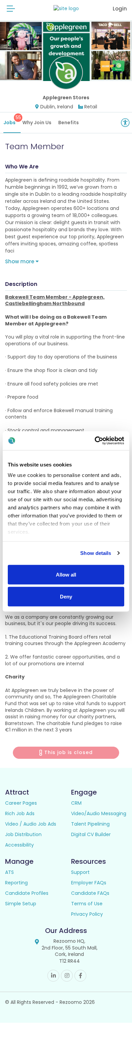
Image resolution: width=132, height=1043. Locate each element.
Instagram (67, 976)
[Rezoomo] (66, 8)
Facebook (80, 976)
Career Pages (21, 803)
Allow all (66, 574)
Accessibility (19, 844)
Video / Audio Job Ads (30, 824)
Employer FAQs (88, 882)
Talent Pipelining (90, 824)
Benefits (68, 122)
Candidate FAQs (90, 893)
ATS (9, 872)
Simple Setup (20, 903)
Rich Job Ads (20, 813)
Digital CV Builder (91, 834)
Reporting (16, 882)
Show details (95, 553)
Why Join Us (36, 122)
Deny (66, 596)
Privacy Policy (87, 914)
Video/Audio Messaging (98, 813)
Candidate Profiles (26, 893)
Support (80, 872)
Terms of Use (87, 903)
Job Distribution (23, 834)
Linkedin (53, 976)
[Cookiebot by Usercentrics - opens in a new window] (95, 440)
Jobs (12, 120)
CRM (76, 803)
